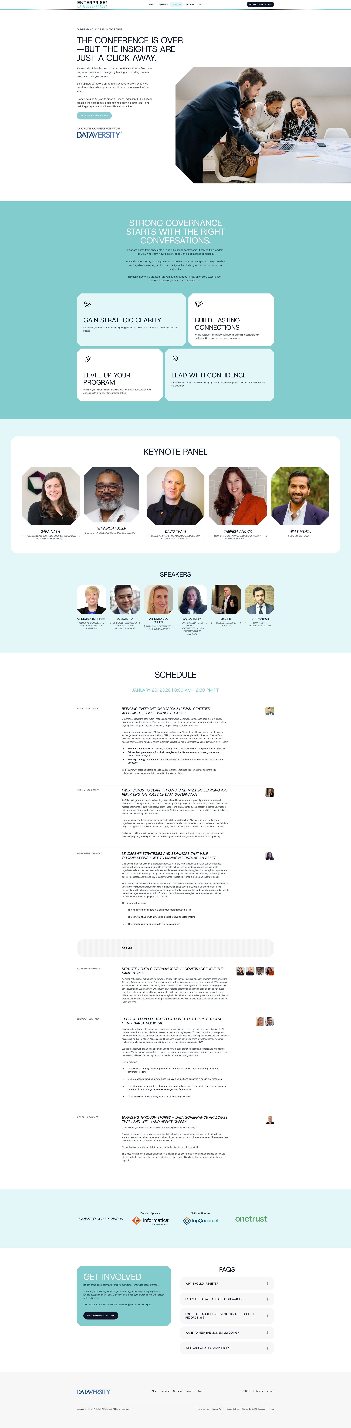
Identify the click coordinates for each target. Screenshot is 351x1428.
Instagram (258, 1391)
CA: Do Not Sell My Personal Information (258, 1409)
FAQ (201, 4)
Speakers (163, 4)
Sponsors (189, 4)
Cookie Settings (233, 1409)
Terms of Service (202, 1409)
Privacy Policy (217, 1409)
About (152, 4)
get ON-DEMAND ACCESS (94, 115)
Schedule (176, 4)
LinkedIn (270, 1391)
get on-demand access (260, 4)
